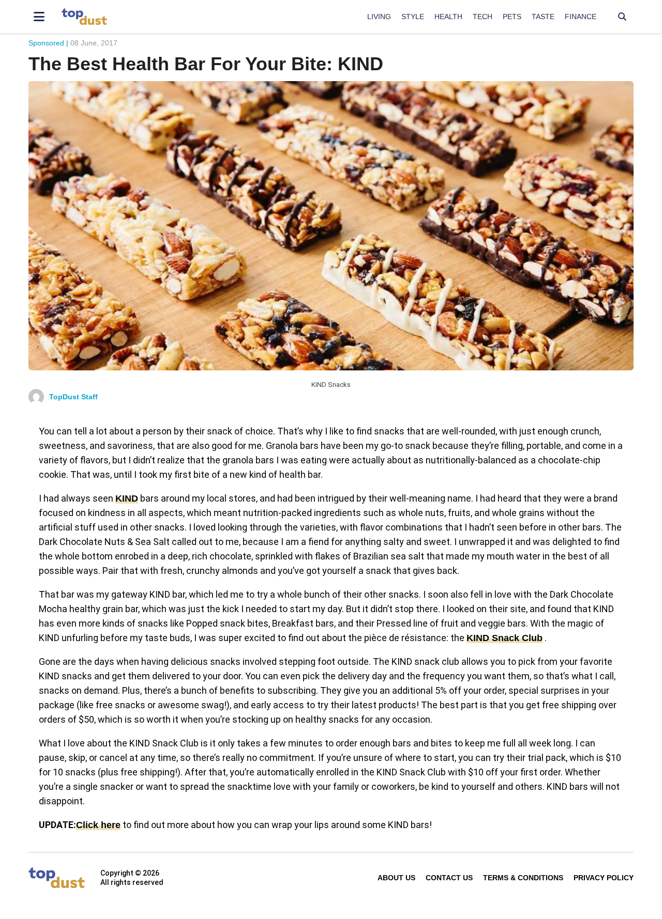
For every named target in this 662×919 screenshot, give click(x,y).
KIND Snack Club (505, 638)
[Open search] (622, 16)
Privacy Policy (604, 878)
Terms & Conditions (523, 878)
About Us (396, 878)
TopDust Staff (73, 396)
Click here (98, 825)
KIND (126, 498)
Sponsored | (48, 43)
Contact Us (449, 878)
